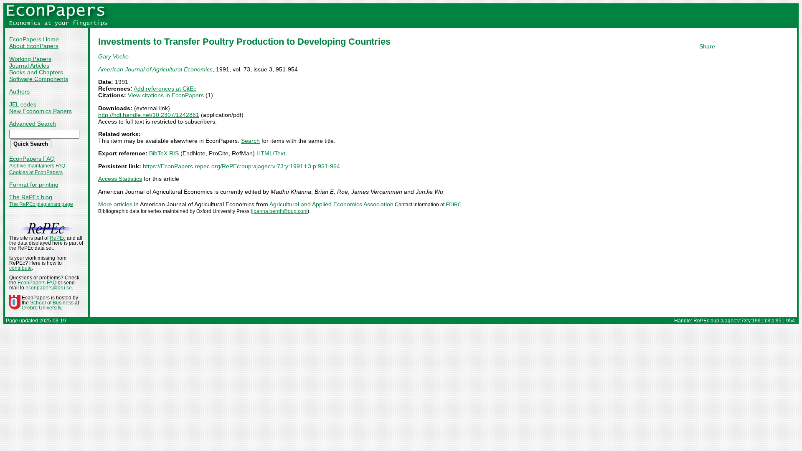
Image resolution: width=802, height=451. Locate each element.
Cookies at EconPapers (36, 172)
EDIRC (454, 204)
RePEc (58, 238)
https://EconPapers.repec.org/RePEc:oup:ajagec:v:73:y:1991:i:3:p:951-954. (242, 166)
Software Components (38, 79)
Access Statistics (120, 178)
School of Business (52, 302)
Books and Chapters (36, 72)
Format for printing (33, 184)
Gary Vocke (113, 56)
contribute (20, 268)
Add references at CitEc (165, 88)
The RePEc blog (30, 197)
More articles (115, 204)
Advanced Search (32, 123)
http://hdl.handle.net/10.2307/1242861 (148, 114)
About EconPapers (33, 46)
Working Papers (30, 59)
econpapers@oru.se (48, 287)
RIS (174, 153)
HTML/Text (270, 153)
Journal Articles (29, 65)
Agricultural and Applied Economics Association (331, 204)
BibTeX (158, 153)
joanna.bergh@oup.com (279, 211)
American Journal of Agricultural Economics (155, 69)
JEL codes (22, 104)
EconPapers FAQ (32, 158)
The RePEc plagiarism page (41, 204)
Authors (19, 91)
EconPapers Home (34, 39)
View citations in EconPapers (166, 95)
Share (707, 46)
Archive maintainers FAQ (37, 165)
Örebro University (41, 307)
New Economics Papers (40, 111)
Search (250, 140)
